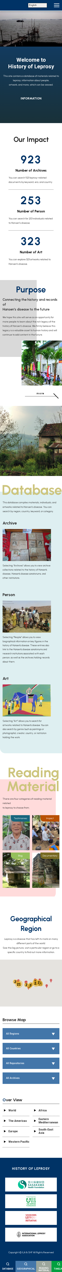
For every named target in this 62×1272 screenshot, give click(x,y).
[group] (31, 45)
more (40, 393)
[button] (51, 980)
